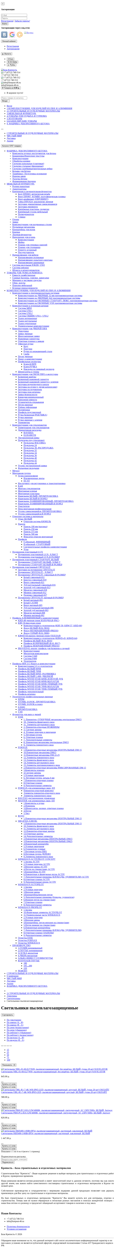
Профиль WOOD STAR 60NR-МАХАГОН (38, 681)
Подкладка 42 (30, 460)
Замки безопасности (27, 394)
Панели (21, 524)
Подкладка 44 (30, 463)
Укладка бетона (19, 179)
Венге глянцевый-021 (34, 582)
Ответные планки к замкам (31, 341)
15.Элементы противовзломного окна (42, 765)
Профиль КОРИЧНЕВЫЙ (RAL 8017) (42, 643)
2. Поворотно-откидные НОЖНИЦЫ (41, 727)
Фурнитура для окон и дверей (26, 714)
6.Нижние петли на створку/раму (40, 900)
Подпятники (24, 410)
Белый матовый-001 (33, 600)
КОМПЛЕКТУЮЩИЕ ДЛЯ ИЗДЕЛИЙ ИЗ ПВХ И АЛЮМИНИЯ (39, 290)
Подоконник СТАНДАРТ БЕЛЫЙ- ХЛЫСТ (39, 562)
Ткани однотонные (27, 323)
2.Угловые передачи (33, 889)
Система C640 (30, 656)
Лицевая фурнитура (21, 234)
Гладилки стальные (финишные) (27, 166)
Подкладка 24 (30, 445)
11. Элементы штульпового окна (39, 724)
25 (8, 1052)
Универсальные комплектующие (33, 326)
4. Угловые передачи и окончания (40, 732)
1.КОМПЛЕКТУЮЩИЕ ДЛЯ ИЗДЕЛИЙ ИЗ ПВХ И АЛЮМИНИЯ (39, 108)
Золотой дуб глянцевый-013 (37, 587)
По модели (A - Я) (15, 1037)
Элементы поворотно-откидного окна (42, 793)
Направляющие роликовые (31, 257)
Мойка (21, 242)
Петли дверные (25, 356)
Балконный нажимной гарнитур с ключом (38, 382)
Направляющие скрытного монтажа (35, 260)
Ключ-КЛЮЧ (30, 364)
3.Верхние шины (32, 892)
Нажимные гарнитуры (29, 338)
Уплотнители (30, 661)
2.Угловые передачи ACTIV (37, 864)
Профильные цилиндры (29, 361)
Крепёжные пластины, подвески (33, 209)
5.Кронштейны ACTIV (35, 872)
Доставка (11, 138)
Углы (26, 549)
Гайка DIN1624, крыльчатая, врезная (35, 201)
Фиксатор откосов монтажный (38, 537)
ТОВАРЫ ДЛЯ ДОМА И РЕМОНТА (24, 272)
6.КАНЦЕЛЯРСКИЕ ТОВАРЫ (22, 121)
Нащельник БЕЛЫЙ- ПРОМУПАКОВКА (38, 496)
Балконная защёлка (27, 377)
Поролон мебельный (22, 285)
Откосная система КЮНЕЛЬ (37, 521)
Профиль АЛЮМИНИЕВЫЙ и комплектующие (35, 618)
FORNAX (22, 747)
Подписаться (7, 1162)
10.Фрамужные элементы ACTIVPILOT (43, 912)
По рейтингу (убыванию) (19, 1032)
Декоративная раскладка (29, 430)
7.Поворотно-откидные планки (39, 780)
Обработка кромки (21, 161)
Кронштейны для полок (23, 229)
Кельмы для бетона (21, 171)
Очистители (24, 506)
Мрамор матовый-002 (34, 615)
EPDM (21, 699)
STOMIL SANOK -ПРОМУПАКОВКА (37, 702)
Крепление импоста (27, 399)
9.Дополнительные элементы (38, 785)
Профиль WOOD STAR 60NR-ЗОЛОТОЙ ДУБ (40, 679)
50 (8, 1055)
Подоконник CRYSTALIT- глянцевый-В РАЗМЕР (42, 575)
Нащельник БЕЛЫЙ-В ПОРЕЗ (32, 498)
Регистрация (7, 21)
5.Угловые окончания (34, 775)
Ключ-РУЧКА (30, 366)
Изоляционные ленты (34, 478)
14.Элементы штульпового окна (39, 762)
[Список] (2, 1045)
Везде (9, 106)
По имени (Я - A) (15, 1025)
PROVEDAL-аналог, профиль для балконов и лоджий (44, 648)
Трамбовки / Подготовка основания (29, 173)
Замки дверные (25, 333)
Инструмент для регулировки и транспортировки (41, 483)
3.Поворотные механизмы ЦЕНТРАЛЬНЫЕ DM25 (48, 841)
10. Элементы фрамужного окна (39, 722)
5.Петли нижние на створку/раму (40, 925)
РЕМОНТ (22, 971)
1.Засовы (28, 887)
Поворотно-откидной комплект (39, 790)
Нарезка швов (19, 176)
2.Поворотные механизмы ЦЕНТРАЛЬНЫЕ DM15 (48, 839)
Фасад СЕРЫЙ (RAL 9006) (36, 633)
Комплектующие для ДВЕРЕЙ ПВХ (29, 328)
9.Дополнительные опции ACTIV (40, 882)
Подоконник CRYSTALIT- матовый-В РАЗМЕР (41, 597)
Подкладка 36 (30, 455)
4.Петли (27, 811)
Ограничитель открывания (31, 402)
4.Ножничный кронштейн (36, 844)
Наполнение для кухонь (23, 237)
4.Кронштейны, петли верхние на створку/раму (46, 922)
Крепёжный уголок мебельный (33, 212)
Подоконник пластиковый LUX (27, 552)
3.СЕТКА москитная (28, 953)
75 (8, 1057)
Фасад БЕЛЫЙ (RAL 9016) (36, 628)
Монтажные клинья (27, 491)
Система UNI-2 (25, 313)
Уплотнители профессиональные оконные (32, 696)
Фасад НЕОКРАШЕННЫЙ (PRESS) (41, 630)
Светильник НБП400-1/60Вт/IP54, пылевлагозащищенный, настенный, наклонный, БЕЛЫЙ (45, 1133)
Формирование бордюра (24, 181)
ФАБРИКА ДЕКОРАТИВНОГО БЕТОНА (27, 151)
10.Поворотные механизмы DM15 (40, 752)
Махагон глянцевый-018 (35, 590)
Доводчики (23, 331)
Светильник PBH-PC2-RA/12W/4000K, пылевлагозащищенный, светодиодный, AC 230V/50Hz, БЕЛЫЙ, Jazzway (55, 1113)
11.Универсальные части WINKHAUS (42, 915)
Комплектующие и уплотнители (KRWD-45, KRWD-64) (50, 638)
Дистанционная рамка (28, 437)
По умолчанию (14, 1020)
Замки (15, 222)
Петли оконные (25, 404)
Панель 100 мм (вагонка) (35, 526)
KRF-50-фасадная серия (29, 623)
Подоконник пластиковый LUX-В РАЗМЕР (39, 557)
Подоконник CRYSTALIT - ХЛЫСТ (35, 572)
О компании (13, 976)
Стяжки (21, 217)
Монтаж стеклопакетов (29, 488)
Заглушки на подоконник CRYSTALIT (36, 570)
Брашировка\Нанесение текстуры (28, 156)
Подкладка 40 (30, 458)
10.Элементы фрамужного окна (39, 826)
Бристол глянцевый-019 (35, 580)
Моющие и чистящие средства (27, 280)
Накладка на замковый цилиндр (39, 369)
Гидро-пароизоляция (28, 476)
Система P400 (30, 658)
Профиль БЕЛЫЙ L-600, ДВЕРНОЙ (35, 676)
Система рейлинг (20, 267)
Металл (15, 470)
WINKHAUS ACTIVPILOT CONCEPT (36, 859)
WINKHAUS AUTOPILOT (31, 884)
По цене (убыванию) (17, 1030)
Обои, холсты (18, 283)
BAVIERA (29, 432)
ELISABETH (30, 435)
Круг (26, 346)
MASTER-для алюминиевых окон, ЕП (36, 801)
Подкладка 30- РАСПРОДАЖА (38, 448)
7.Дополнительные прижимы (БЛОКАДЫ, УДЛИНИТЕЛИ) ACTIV (56, 877)
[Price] (11, 1045)
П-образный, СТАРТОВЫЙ (37, 544)
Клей (20, 486)
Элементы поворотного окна (37, 795)
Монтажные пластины (29, 493)
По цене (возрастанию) (18, 1027)
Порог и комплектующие (30, 359)
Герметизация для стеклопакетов (33, 427)
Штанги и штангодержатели (26, 270)
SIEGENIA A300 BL (27, 821)
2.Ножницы (29, 806)
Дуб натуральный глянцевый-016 (40, 585)
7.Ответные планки (33, 902)
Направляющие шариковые (31, 262)
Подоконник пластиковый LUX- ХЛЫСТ (38, 554)
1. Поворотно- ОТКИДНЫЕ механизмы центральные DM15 (52, 719)
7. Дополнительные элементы (38, 740)
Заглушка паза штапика (29, 392)
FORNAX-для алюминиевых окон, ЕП (36, 788)
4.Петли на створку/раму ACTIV (39, 869)
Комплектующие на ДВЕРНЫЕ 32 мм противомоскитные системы (50, 295)
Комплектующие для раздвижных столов (32, 224)
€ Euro (10, 59)
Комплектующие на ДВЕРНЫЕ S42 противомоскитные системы (49, 298)
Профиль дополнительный (31, 691)
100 (8, 1060)
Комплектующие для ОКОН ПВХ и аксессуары (35, 374)
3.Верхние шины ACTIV (35, 867)
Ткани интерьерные (27, 318)
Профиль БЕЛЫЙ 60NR (29, 669)
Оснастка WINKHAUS (29, 943)
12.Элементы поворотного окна (39, 757)
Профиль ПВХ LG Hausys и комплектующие (33, 663)
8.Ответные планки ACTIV (37, 879)
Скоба (26, 354)
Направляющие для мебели (25, 255)
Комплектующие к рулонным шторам (30, 305)
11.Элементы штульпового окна (39, 828)
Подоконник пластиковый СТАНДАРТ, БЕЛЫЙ (35, 559)
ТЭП (20, 712)
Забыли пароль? (22, 21)
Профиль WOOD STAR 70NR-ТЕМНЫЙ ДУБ (40, 689)
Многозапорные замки (29, 336)
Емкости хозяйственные (23, 275)
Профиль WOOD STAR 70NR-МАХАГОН (38, 686)
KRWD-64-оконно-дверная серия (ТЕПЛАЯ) (39, 636)
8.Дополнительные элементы (38, 905)
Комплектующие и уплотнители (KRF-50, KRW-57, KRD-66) (53, 625)
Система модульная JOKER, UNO (28, 265)
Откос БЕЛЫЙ (25, 519)
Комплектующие (20, 158)
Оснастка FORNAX (27, 940)
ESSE (20, 717)
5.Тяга (26, 813)
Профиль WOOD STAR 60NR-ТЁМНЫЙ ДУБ (40, 684)
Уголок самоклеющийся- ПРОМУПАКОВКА (40, 511)
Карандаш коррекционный (31, 397)
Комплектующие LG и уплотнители (35, 666)
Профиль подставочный (29, 412)
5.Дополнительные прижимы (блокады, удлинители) (49, 897)
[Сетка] (5, 1045)
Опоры (15, 219)
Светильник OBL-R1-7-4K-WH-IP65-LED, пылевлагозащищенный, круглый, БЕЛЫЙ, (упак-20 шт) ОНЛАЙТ (54, 1092)
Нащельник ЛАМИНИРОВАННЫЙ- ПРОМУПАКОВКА (46, 501)
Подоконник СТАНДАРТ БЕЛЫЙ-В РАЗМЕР (40, 564)
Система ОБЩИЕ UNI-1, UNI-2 (33, 316)
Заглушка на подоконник (30, 389)
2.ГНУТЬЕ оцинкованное (30, 950)
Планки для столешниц (29, 247)
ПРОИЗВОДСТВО (21, 945)
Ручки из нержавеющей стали (38, 351)
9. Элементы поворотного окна (39, 745)
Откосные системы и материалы (27, 516)
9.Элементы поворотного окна (38, 856)
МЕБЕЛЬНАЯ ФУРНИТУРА (20, 184)
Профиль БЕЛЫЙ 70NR (29, 671)
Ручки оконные (25, 417)
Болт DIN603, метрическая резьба (34, 194)
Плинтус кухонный (27, 250)
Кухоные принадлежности (25, 288)
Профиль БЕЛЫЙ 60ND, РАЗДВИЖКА (37, 674)
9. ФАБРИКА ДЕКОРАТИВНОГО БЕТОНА (28, 123)
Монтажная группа (21, 473)
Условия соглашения (16, 1229)
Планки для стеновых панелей (32, 245)
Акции (10, 141)
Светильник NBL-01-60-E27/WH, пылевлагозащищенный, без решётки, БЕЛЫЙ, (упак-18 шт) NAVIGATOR (53, 1071)
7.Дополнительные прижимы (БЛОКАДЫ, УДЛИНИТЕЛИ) (52, 930)
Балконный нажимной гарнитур (33, 379)
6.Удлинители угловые (34, 849)
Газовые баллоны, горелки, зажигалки (30, 278)
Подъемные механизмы (23, 227)
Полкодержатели (26, 214)
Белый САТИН (31, 603)
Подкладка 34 (30, 453)
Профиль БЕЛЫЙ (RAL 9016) (38, 641)
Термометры (24, 422)
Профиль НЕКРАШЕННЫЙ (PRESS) (41, 646)
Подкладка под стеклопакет (31, 440)
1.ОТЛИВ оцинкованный (30, 948)
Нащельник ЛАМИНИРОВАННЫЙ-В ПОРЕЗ (40, 504)
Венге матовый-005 (33, 605)
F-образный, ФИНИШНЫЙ (37, 542)
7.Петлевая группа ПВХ (35, 851)
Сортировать (7, 1015)
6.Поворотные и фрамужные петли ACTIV (44, 874)
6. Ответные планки (33, 737)
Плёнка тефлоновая (27, 407)
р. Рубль (11, 65)
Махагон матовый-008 (34, 613)
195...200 (28, 966)
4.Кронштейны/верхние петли (38, 894)
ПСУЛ (27, 481)
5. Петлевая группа (33, 735)
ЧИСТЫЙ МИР (14, 136)
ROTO (21, 816)
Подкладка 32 (30, 450)
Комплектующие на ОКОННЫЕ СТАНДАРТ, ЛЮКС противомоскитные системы (57, 300)
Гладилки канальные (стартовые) (28, 163)
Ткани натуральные (27, 321)
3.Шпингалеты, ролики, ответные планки (44, 808)
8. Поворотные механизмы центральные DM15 (46, 742)
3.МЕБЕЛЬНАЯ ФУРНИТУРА (21, 113)
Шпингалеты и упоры (28, 371)
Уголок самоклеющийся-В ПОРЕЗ (34, 514)
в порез (21, 707)
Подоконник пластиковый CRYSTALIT (31, 567)
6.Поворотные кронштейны (37, 927)
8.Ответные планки (33, 783)
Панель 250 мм (31, 529)
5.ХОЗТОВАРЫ (14, 118)
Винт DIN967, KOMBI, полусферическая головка (41, 196)
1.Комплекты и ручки (34, 803)
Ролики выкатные (21, 186)
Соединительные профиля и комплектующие (45, 547)
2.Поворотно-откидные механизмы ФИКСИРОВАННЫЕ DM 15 (55, 768)
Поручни (28, 349)
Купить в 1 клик (9, 1087)
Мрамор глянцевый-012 (35, 592)
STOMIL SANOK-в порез (30, 704)
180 (25, 963)
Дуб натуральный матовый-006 (39, 608)
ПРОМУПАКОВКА (27, 709)
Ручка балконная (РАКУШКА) (32, 415)
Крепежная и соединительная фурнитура (32, 191)
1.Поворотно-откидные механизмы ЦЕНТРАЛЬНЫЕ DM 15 (53, 750)
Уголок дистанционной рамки (32, 465)
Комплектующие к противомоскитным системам (35, 293)
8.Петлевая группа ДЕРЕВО (37, 854)
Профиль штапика (26, 694)
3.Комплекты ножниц (34, 770)
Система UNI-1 (25, 311)
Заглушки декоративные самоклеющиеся (37, 204)
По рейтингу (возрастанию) (20, 1035)
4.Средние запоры (32, 773)
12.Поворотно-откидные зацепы (39, 831)
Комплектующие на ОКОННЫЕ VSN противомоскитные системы (50, 303)
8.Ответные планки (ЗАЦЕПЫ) (39, 933)
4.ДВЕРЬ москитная (27, 955)
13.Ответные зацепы (33, 834)
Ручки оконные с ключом (30, 420)
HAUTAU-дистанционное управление (36, 798)
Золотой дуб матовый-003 (36, 610)
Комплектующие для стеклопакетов (29, 425)
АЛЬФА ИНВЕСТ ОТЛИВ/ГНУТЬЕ (35, 958)
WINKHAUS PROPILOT (30, 907)
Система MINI (25, 308)
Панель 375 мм (31, 531)
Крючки (16, 232)
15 (8, 1050)
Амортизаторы (19, 189)
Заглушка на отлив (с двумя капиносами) (37, 387)
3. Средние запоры (33, 729)
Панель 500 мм (31, 534)
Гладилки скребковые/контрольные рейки (32, 168)
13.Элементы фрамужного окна (39, 760)
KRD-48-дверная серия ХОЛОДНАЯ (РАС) (38, 620)
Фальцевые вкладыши (28, 468)
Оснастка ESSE (25, 938)
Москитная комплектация (36, 653)
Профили (22, 539)
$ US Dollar (12, 62)
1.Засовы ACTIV (32, 861)
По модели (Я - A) (15, 1040)
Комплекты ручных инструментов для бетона (34, 153)
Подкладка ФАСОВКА (35, 443)
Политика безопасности (18, 1226)
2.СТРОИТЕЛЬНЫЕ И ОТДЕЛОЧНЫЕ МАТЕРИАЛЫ (33, 111)
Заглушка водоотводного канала (33, 384)
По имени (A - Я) (15, 1022)
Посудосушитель (26, 252)
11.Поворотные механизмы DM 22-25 (42, 755)
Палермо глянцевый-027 (35, 595)
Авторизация (13, 49)
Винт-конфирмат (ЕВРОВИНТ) (33, 199)
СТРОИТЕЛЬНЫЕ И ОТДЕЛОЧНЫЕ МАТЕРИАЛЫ (32, 133)
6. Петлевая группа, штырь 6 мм (39, 778)
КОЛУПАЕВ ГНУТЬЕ (29, 960)
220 (25, 968)
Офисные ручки (25, 344)
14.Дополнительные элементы (38, 836)
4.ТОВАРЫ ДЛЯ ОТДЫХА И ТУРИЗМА (27, 116)
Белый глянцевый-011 (34, 577)
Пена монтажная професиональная (34, 509)
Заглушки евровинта (28, 206)
